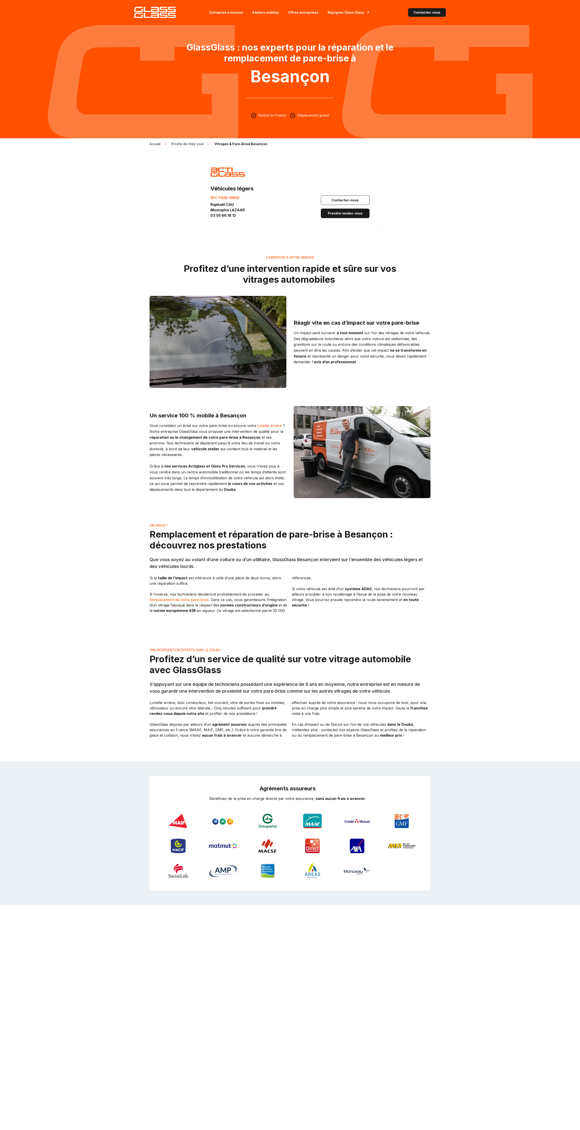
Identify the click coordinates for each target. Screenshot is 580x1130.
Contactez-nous (426, 12)
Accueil (155, 144)
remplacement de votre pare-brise (179, 599)
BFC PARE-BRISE (225, 197)
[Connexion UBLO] (4, 1126)
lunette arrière (269, 425)
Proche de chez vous (187, 144)
